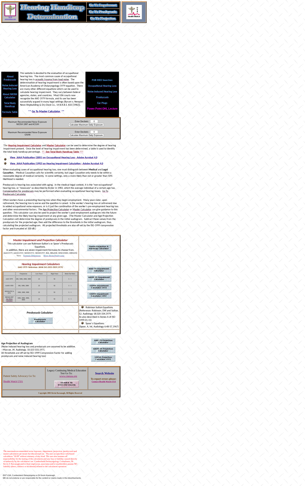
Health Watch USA (13, 381)
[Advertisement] (74, 48)
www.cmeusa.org (68, 376)
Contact (95, 381)
